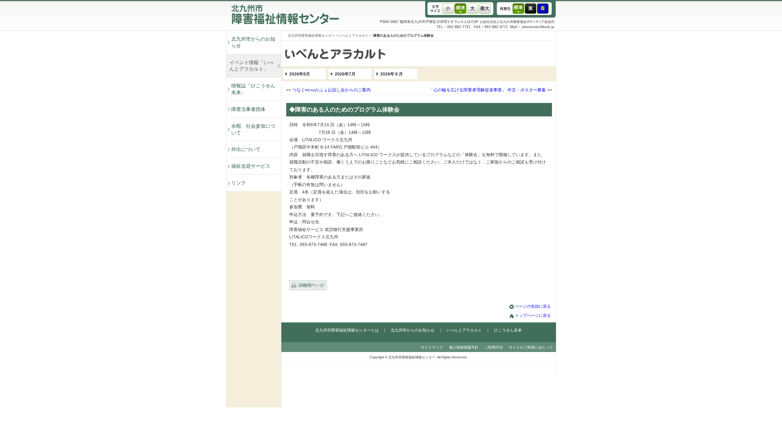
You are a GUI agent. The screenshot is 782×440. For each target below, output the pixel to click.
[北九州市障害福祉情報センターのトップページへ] (283, 29)
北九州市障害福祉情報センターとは (347, 330)
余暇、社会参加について (253, 129)
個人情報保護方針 (463, 347)
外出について (246, 149)
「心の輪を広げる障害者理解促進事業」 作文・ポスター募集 (487, 90)
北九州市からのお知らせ (253, 42)
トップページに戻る (533, 316)
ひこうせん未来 (508, 330)
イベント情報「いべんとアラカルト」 (251, 66)
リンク (238, 182)
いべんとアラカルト (353, 35)
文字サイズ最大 (485, 8)
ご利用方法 (493, 347)
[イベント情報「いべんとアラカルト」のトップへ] (430, 65)
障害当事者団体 (248, 109)
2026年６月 (391, 74)
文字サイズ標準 (460, 8)
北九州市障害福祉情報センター (311, 35)
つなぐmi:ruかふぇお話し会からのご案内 (331, 90)
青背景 (543, 8)
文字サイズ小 (448, 8)
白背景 (518, 8)
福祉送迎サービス (253, 166)
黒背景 (530, 8)
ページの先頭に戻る (533, 306)
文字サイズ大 (472, 8)
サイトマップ (432, 347)
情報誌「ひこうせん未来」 (253, 89)
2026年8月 (299, 74)
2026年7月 (345, 74)
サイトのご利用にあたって (531, 347)
